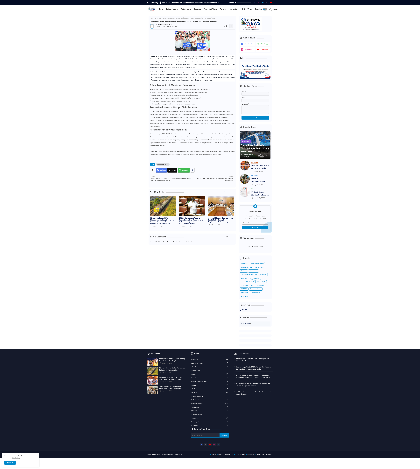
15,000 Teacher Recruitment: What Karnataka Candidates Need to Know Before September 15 (171, 388)
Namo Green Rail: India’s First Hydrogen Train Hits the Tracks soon (252, 360)
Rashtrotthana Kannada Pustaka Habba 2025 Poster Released (253, 393)
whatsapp (264, 44)
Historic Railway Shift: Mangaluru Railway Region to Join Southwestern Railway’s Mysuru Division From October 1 (162, 221)
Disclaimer (251, 454)
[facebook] (254, 2)
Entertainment (246, 278)
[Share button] (192, 170)
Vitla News (244, 296)
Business (197, 9)
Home (161, 9)
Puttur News (186, 9)
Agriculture (234, 9)
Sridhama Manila (255, 289)
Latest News (171, 9)
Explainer (258, 9)
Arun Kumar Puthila (257, 263)
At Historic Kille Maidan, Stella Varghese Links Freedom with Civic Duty (189, 2)
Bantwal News (259, 267)
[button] (265, 9)
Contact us (229, 454)
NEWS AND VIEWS (160, 18)
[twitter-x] (267, 2)
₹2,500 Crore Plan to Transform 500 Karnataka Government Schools (171, 379)
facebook (248, 44)
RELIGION (244, 289)
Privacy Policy (240, 454)
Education (263, 274)
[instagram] (258, 2)
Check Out (15, 458)
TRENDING (244, 292)
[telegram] (262, 2)
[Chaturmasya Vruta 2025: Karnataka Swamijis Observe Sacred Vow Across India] (245, 165)
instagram (248, 49)
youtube (265, 49)
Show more (227, 192)
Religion (223, 9)
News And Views (210, 9)
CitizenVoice (247, 9)
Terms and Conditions (264, 454)
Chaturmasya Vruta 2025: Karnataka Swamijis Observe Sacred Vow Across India (260, 167)
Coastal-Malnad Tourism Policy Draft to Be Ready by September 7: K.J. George (220, 220)
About (220, 454)
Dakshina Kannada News (249, 274)
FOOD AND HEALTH (247, 281)
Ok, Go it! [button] (10, 462)
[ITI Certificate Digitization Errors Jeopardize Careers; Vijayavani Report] (245, 192)
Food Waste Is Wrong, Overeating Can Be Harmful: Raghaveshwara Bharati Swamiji (172, 360)
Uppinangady (255, 292)
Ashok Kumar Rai (246, 267)
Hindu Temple (261, 281)
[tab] (161, 9)
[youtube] (271, 2)
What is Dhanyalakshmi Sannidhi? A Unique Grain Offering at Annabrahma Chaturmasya (259, 180)
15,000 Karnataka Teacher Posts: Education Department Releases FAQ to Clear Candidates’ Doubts (191, 221)
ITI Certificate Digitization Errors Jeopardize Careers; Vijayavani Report (260, 193)
